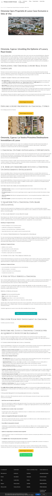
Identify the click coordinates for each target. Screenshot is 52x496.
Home (20, 1)
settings (32, 494)
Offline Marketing (43, 486)
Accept (38, 494)
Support (2, 483)
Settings (44, 494)
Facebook (28, 473)
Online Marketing (43, 483)
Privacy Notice (16, 483)
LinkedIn (28, 486)
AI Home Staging (43, 476)
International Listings (44, 473)
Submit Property (22, 2)
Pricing (30, 1)
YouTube (28, 483)
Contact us (16, 473)
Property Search (35, 1)
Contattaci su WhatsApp (26, 454)
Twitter (28, 480)
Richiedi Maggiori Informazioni (26, 101)
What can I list (3, 486)
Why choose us (3, 473)
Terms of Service (17, 486)
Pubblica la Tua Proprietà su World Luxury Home (26, 313)
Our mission (16, 476)
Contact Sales (42, 1)
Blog (1, 480)
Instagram (29, 476)
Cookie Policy (16, 480)
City (4, 7)
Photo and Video (43, 480)
